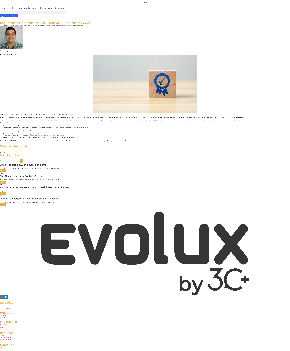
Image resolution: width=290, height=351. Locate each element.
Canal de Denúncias (5, 337)
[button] (33, 12)
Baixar (3, 171)
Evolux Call (3, 315)
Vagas (1, 327)
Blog (1, 347)
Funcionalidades (24, 8)
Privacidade (3, 324)
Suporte (2, 335)
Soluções (45, 8)
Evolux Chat (3, 317)
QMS (194, 120)
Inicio (5, 8)
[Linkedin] (6, 297)
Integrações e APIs (5, 339)
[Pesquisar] (21, 161)
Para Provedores (5, 308)
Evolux (15, 54)
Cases (59, 8)
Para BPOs (3, 305)
